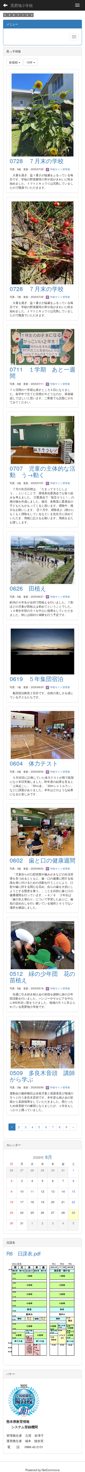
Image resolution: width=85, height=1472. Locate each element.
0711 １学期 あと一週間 (42, 372)
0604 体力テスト (34, 763)
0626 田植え (28, 588)
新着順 (14, 62)
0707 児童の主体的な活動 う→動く (42, 471)
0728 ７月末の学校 (37, 161)
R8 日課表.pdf (23, 1253)
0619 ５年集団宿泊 (36, 678)
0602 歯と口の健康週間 (42, 860)
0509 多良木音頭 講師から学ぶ (42, 1075)
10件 (29, 62)
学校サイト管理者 (60, 169)
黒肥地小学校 (22, 5)
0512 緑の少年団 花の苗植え (42, 976)
